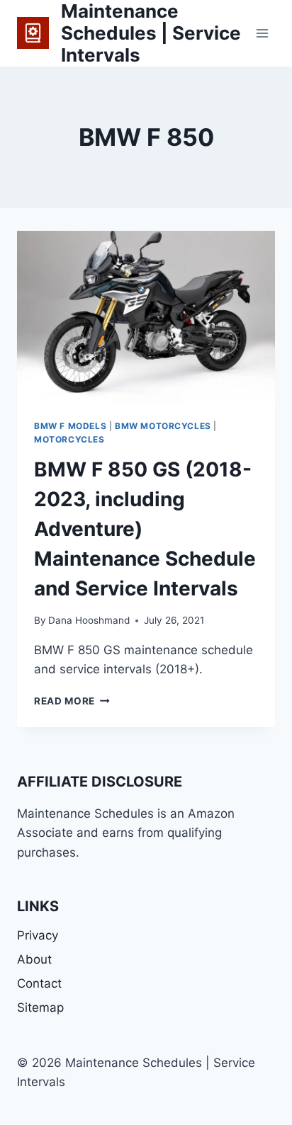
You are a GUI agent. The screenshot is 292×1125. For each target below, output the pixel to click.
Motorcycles (69, 439)
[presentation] (146, 317)
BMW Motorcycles (163, 426)
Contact (39, 983)
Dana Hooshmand (89, 620)
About (34, 959)
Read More (72, 701)
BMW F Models (70, 426)
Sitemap (40, 1007)
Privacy (37, 935)
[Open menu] (262, 33)
